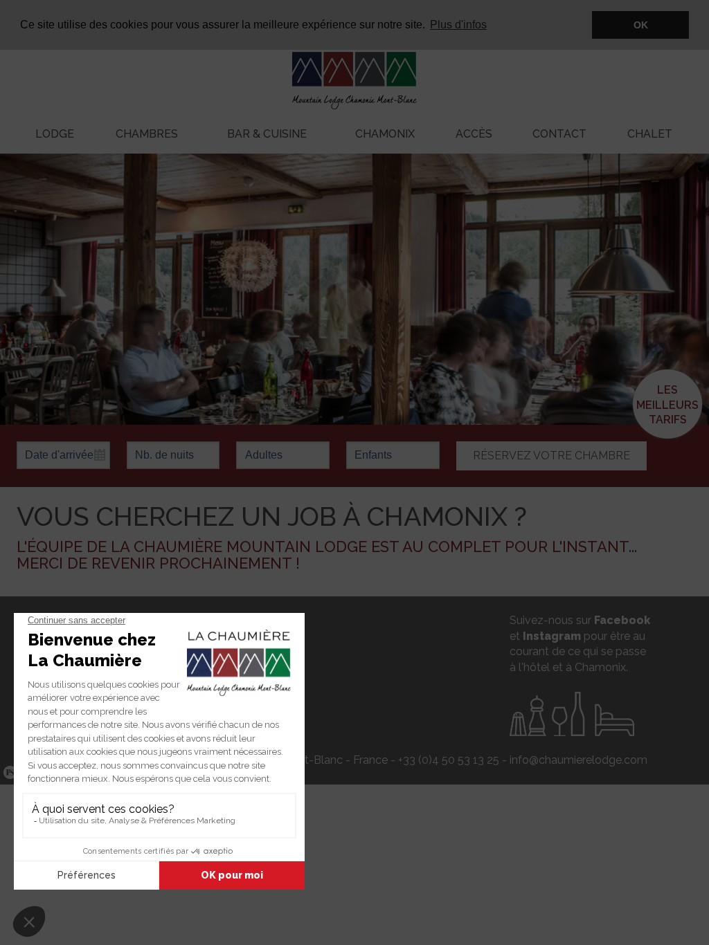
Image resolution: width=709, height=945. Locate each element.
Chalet (649, 133)
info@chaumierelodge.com (578, 760)
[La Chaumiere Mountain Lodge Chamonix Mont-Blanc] (354, 69)
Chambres (147, 133)
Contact (559, 133)
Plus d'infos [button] (458, 24)
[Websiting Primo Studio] (8, 773)
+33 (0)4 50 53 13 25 (448, 760)
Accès (474, 133)
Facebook (622, 620)
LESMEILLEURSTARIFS (667, 404)
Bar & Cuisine (267, 133)
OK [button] (641, 24)
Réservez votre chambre (551, 455)
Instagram (552, 636)
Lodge (54, 133)
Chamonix (385, 133)
